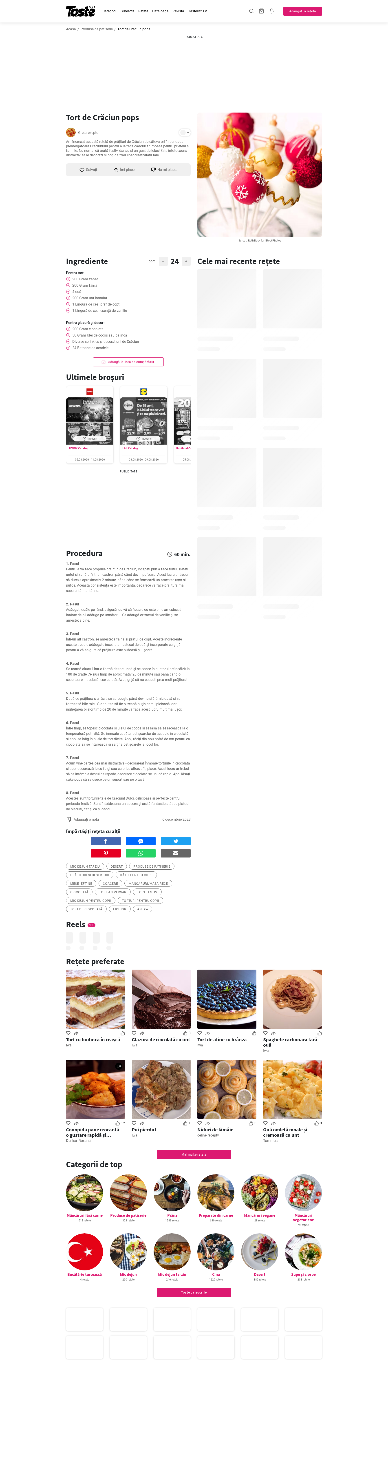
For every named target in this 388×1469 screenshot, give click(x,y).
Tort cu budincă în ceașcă (93, 1039)
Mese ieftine (81, 883)
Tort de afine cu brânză (222, 1039)
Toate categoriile (194, 1292)
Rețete (143, 11)
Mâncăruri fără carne (85, 1215)
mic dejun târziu (85, 866)
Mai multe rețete (193, 1154)
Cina (216, 1274)
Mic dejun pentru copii (90, 900)
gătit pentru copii (136, 875)
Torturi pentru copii (140, 900)
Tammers (270, 1141)
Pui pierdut (144, 1129)
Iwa (69, 1045)
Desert (259, 1274)
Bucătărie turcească (84, 1274)
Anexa (142, 909)
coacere (110, 883)
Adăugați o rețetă (302, 11)
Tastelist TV (197, 11)
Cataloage (160, 11)
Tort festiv (147, 892)
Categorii (109, 11)
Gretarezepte (88, 133)
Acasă (71, 29)
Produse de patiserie (97, 29)
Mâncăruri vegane (259, 1215)
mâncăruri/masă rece (148, 883)
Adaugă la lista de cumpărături (131, 362)
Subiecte (127, 11)
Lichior (119, 909)
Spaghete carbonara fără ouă (290, 1042)
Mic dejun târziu (172, 1274)
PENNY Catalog (78, 448)
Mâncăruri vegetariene (303, 1217)
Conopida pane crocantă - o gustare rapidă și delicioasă (94, 1132)
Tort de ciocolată (86, 909)
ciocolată (79, 892)
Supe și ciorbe (303, 1274)
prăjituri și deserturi (89, 875)
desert (117, 866)
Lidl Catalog (130, 448)
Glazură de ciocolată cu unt (161, 1039)
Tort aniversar (112, 892)
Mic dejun (128, 1274)
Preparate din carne (216, 1215)
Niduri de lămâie (215, 1129)
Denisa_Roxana (78, 1141)
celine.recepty (208, 1135)
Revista (178, 11)
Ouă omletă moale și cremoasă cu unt (285, 1132)
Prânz (172, 1215)
